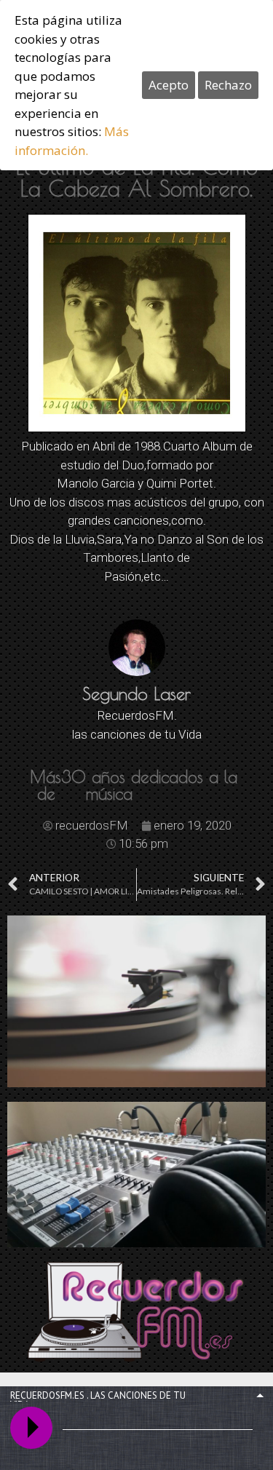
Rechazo (228, 84)
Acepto (169, 84)
